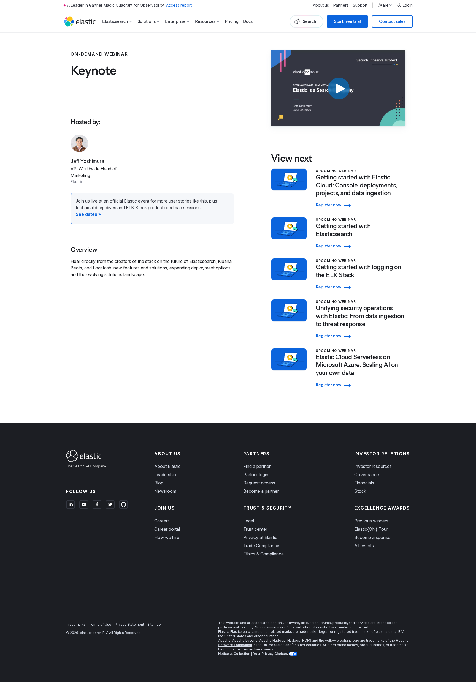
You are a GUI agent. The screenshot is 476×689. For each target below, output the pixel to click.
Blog (158, 483)
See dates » (88, 214)
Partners (340, 5)
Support (360, 5)
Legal (248, 521)
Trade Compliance (261, 545)
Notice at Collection (234, 654)
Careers (162, 521)
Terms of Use (100, 624)
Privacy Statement (129, 624)
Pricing (232, 21)
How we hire (166, 537)
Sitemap (154, 624)
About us (321, 5)
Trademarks (76, 624)
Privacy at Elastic (260, 537)
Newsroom (165, 491)
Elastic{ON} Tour (371, 529)
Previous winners (371, 521)
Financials (364, 483)
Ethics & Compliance (263, 554)
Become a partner (261, 491)
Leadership (165, 474)
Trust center (255, 529)
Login (408, 5)
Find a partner (257, 466)
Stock (360, 491)
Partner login (255, 474)
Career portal (167, 529)
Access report (179, 5)
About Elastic (167, 466)
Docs (248, 21)
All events (364, 545)
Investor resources (373, 466)
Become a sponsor (373, 537)
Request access (259, 483)
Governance (366, 474)
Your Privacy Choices (271, 654)
